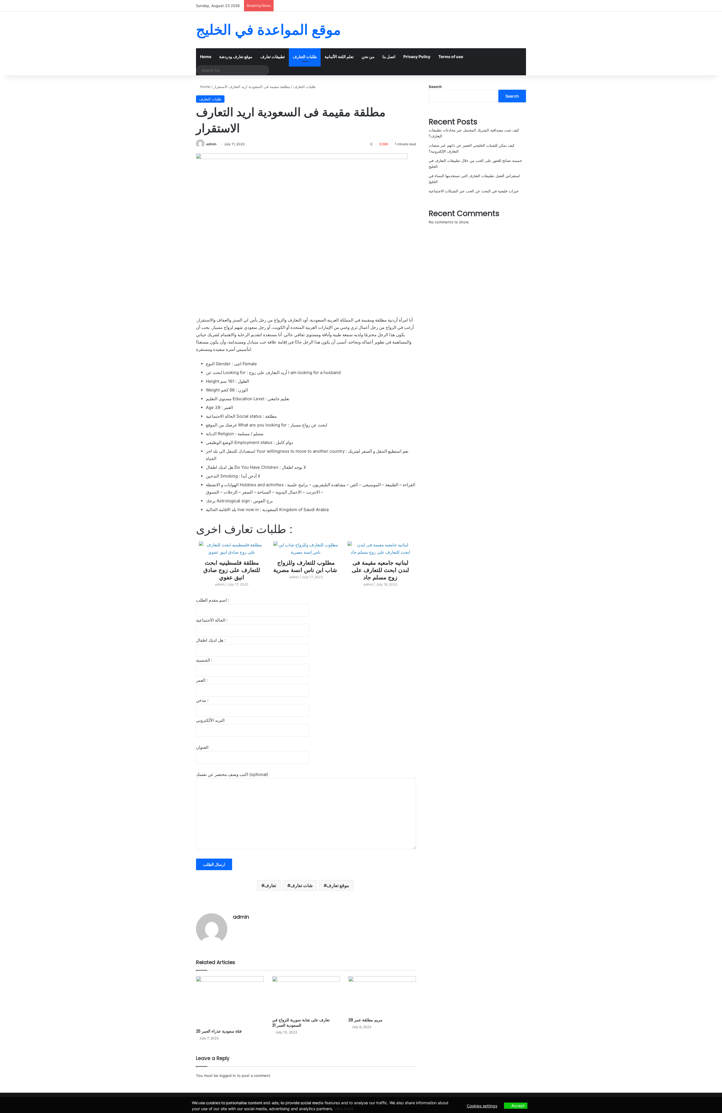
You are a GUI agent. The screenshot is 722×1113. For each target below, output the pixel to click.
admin (211, 144)
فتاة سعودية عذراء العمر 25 (219, 1031)
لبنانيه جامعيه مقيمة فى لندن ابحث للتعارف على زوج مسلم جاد (306, 569)
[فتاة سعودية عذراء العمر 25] (230, 1001)
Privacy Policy (416, 56)
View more (343, 1108)
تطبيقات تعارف (272, 56)
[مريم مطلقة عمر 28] (382, 995)
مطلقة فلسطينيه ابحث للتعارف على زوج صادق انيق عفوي (380, 569)
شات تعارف (301, 885)
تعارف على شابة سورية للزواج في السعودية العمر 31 (301, 1022)
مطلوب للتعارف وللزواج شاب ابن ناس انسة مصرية (232, 566)
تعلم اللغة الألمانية (339, 56)
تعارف (270, 885)
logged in (227, 1075)
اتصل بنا (388, 56)
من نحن (368, 56)
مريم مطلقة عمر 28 (365, 1020)
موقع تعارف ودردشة (235, 56)
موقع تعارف (338, 885)
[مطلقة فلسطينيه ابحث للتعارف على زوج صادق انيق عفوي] (380, 548)
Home (205, 56)
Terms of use (450, 56)
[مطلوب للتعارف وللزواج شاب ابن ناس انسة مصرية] (232, 548)
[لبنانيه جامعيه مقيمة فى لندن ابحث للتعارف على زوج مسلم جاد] (306, 548)
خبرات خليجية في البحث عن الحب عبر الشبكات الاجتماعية (474, 191)
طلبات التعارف (305, 56)
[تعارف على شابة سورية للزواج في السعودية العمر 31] (306, 995)
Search (435, 86)
